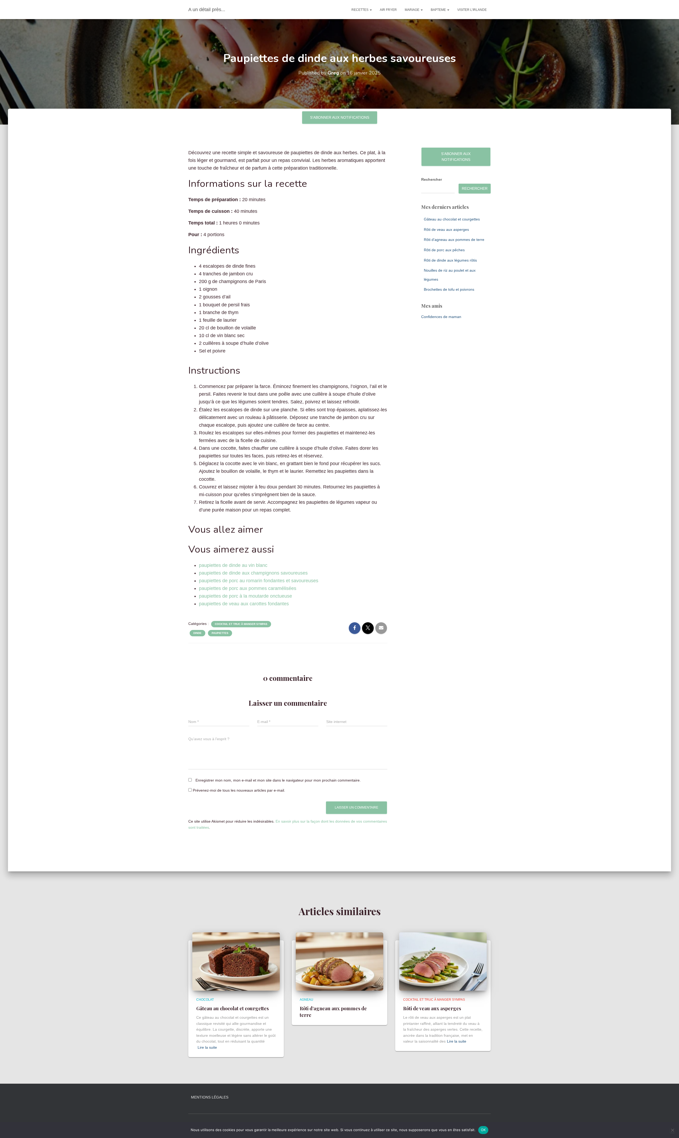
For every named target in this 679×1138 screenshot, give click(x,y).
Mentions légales (209, 1097)
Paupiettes (220, 633)
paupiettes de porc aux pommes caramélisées (247, 588)
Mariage (412, 10)
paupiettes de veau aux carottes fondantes (244, 603)
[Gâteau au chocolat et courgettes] (236, 961)
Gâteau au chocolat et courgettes (452, 219)
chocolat (205, 1000)
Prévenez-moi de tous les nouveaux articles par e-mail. (239, 790)
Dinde (197, 633)
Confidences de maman (441, 317)
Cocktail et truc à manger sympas (241, 624)
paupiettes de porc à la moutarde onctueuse (245, 596)
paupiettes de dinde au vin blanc (233, 565)
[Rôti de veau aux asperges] (443, 961)
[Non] (672, 1130)
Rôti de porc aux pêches (444, 250)
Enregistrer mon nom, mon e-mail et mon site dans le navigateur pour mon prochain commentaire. (278, 780)
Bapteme (439, 10)
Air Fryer (388, 10)
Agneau (306, 1000)
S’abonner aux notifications (339, 117)
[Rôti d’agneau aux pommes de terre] (339, 961)
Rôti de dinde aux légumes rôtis (450, 260)
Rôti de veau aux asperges (446, 229)
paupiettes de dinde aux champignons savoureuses (253, 573)
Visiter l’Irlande (472, 10)
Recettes (360, 10)
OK (483, 1130)
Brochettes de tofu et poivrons (449, 289)
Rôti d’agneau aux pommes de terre (454, 239)
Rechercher (431, 179)
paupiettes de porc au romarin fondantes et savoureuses (258, 580)
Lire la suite (207, 1047)
